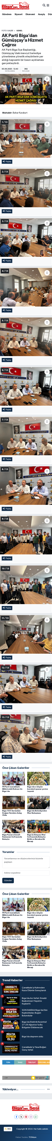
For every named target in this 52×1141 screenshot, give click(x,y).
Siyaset (19, 14)
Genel (19, 31)
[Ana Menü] (48, 5)
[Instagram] (31, 1117)
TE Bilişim (32, 1137)
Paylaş (8, 162)
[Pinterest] (26, 1117)
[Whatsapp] (35, 1117)
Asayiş (41, 14)
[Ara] (44, 5)
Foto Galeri (7, 31)
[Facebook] (16, 1117)
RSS (9, 1129)
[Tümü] (48, 1089)
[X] (21, 1117)
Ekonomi (30, 14)
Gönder (8, 880)
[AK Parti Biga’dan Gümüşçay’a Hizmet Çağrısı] (26, 89)
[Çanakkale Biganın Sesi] (16, 6)
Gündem (6, 14)
